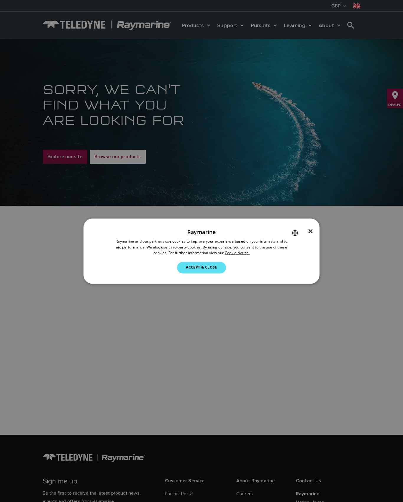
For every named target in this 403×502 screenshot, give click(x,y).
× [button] (310, 231)
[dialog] (201, 251)
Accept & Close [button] (201, 267)
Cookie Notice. (237, 253)
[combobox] (295, 233)
